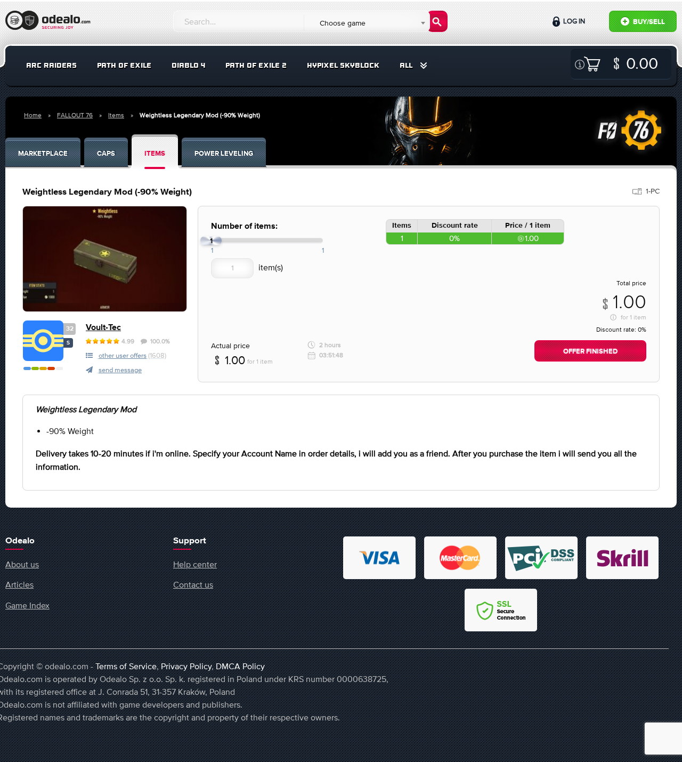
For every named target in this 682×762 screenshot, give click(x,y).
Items (116, 115)
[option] (104, 258)
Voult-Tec (103, 328)
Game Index (27, 605)
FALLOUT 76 (75, 115)
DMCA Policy (240, 666)
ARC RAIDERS (51, 65)
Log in (573, 21)
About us (22, 564)
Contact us (193, 584)
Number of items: (244, 226)
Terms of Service (126, 666)
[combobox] (366, 23)
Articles (19, 584)
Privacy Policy (186, 666)
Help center (195, 564)
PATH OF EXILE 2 (256, 65)
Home (33, 115)
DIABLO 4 (188, 65)
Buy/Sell (648, 22)
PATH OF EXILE (124, 65)
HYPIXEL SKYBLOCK (343, 65)
